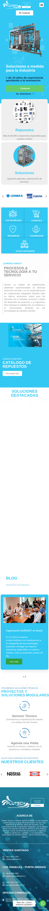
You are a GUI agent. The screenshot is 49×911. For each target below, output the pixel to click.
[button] (41, 5)
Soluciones (24, 173)
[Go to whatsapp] (42, 903)
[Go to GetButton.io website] (43, 908)
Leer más (14, 657)
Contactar (25, 88)
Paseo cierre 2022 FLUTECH (22, 632)
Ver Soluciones (23, 94)
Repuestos (24, 130)
